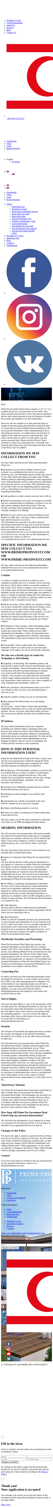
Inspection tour (18, 206)
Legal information (19, 223)
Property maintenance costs (23, 221)
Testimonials (12, 245)
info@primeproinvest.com (33, 1233)
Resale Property (13, 148)
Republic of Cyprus (15, 236)
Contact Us (11, 32)
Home (9, 389)
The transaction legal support (24, 228)
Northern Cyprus (14, 20)
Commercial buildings (16, 1198)
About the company (15, 1224)
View (8, 1504)
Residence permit (19, 209)
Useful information (15, 23)
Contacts (10, 243)
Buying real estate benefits (23, 231)
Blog (9, 30)
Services (10, 28)
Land (9, 146)
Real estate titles (19, 216)
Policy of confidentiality (11, 1233)
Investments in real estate (22, 226)
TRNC (10, 204)
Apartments (11, 141)
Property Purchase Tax (21, 219)
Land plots (11, 1200)
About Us (11, 25)
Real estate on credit (20, 214)
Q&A (14, 233)
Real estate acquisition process (25, 211)
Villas (9, 143)
